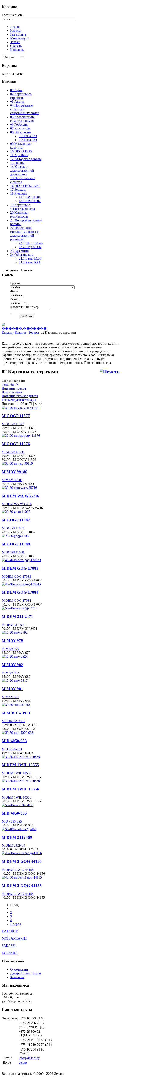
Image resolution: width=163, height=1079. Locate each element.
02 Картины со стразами (21, 96)
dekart (23, 1062)
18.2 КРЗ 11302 (30, 201)
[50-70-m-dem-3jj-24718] (19, 608)
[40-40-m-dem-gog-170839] (21, 560)
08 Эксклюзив (20, 132)
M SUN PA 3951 (16, 713)
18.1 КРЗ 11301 (30, 197)
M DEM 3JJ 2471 (17, 616)
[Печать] (110, 372)
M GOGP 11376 (16, 444)
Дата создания (12, 392)
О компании (19, 969)
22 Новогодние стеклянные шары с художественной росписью (24, 233)
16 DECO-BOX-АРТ (25, 186)
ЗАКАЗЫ (8, 945)
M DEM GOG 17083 (20, 568)
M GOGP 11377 (16, 416)
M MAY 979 (12, 640)
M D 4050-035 (14, 813)
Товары (33, 332)
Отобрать (27, 316)
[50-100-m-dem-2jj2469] (19, 829)
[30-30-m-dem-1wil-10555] (21, 757)
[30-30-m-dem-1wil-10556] (21, 781)
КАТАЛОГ (10, 931)
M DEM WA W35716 (20, 496)
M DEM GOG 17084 (20, 592)
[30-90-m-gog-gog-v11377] (21, 407)
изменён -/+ (10, 384)
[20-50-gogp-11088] (16, 536)
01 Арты (16, 90)
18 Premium (18, 193)
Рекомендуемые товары (19, 400)
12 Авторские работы (25, 159)
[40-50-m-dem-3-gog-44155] (22, 877)
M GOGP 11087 (16, 520)
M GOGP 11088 (16, 544)
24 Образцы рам (22, 254)
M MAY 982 (12, 664)
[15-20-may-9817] (15, 680)
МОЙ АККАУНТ (14, 938)
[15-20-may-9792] (15, 632)
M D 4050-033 (14, 741)
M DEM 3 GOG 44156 (22, 861)
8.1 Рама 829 (28, 136)
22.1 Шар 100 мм (31, 243)
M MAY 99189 (14, 471)
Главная (7, 332)
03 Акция (17, 101)
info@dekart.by (29, 1058)
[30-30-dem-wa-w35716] (19, 487)
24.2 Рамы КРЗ (29, 262)
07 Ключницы (20, 128)
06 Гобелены (19, 124)
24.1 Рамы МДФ (30, 258)
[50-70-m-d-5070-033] (17, 732)
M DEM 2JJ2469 (17, 837)
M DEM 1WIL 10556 (20, 789)
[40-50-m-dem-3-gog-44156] (22, 853)
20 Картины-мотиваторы (19, 214)
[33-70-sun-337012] (16, 705)
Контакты (17, 977)
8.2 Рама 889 (28, 140)
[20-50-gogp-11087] (16, 511)
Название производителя (20, 396)
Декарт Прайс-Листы (25, 973)
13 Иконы (17, 163)
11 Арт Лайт (19, 155)
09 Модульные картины (20, 145)
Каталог (21, 332)
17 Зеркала (18, 189)
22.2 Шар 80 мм (30, 247)
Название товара (14, 388)
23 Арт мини (19, 251)
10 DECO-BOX (21, 151)
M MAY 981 (12, 689)
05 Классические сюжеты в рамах (22, 118)
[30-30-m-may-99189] (17, 463)
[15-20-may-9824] (15, 656)
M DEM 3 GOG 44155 (22, 885)
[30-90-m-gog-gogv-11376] (21, 435)
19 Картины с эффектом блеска (22, 206)
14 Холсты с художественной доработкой (22, 170)
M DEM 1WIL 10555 (20, 765)
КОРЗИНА (10, 953)
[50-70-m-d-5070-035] (17, 805)
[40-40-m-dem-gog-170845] (21, 584)
